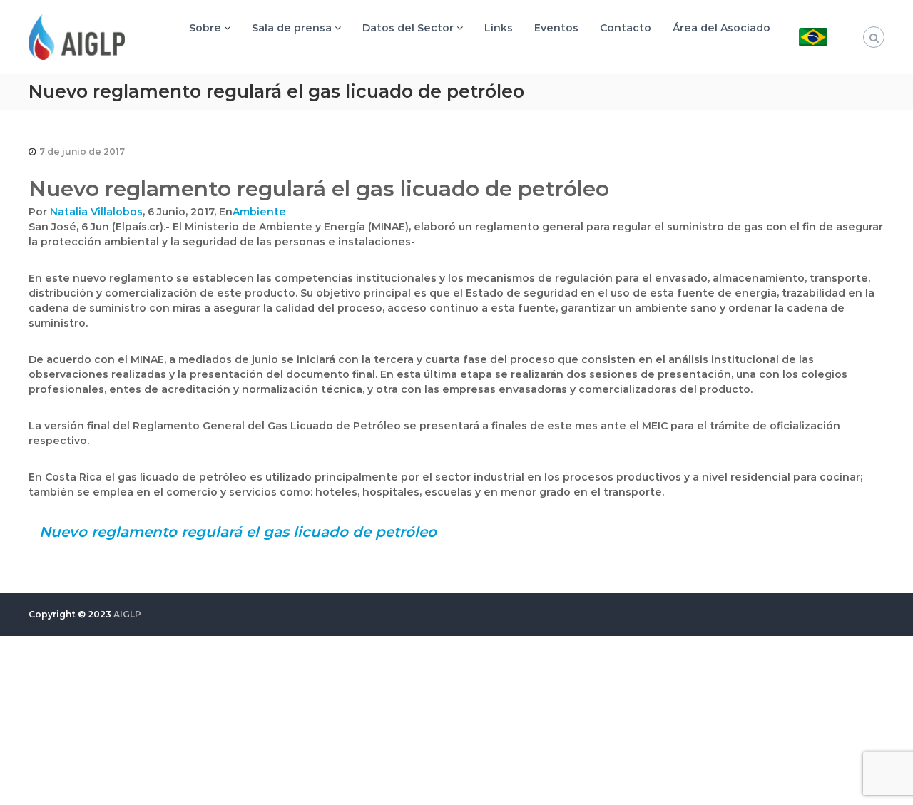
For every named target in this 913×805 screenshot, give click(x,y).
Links (498, 27)
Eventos (556, 27)
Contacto (625, 27)
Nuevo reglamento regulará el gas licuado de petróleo (238, 531)
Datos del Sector (408, 27)
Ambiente (259, 211)
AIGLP (127, 614)
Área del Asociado (721, 27)
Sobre (205, 27)
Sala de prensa (292, 27)
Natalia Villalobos (96, 211)
